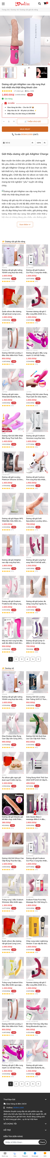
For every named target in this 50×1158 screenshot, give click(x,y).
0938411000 (27, 134)
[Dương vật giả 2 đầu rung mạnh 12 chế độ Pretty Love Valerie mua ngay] (37, 338)
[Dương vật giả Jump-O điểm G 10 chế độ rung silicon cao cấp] (37, 628)
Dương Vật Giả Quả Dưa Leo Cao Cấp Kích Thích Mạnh (36, 738)
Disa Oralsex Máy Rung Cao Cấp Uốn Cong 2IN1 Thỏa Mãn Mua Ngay (12, 738)
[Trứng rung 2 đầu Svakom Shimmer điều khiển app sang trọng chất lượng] (13, 885)
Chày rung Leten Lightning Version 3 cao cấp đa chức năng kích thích (37, 943)
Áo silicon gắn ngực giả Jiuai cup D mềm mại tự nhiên (11, 779)
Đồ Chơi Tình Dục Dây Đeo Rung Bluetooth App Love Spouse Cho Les (37, 1026)
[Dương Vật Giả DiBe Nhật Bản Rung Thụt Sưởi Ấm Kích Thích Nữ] (13, 421)
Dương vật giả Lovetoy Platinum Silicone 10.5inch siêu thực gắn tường (13, 479)
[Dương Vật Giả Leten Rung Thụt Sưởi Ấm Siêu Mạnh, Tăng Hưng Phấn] (37, 380)
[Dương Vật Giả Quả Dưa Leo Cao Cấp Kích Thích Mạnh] (37, 724)
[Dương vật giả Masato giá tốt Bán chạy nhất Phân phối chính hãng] (13, 804)
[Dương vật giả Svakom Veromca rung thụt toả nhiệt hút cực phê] (37, 421)
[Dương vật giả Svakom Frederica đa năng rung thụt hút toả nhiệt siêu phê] (13, 587)
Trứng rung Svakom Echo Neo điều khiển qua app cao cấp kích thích (12, 984)
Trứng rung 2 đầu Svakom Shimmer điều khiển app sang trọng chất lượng (12, 902)
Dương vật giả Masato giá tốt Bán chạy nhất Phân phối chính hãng (12, 819)
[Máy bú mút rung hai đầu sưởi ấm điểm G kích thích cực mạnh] (13, 628)
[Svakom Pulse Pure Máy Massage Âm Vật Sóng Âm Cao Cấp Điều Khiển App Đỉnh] (37, 885)
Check (42, 1142)
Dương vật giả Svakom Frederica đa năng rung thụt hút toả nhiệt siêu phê (12, 603)
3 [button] (27, 64)
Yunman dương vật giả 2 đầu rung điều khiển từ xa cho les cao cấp (36, 313)
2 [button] (25, 64)
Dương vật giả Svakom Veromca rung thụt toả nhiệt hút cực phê (35, 438)
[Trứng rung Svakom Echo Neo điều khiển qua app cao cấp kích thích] (13, 968)
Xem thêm (24, 224)
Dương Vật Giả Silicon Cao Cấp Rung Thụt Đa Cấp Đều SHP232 (13, 860)
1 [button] (22, 64)
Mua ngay (25, 129)
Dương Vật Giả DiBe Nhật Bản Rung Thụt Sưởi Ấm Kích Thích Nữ (12, 438)
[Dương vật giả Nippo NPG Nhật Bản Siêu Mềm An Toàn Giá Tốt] (13, 504)
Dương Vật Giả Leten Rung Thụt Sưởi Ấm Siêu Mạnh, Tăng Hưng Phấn (37, 396)
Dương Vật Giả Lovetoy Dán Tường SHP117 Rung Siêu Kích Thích (36, 699)
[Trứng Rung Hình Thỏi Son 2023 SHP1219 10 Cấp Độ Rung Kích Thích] (37, 763)
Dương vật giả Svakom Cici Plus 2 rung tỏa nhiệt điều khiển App (36, 272)
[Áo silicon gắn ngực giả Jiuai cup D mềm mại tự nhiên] (13, 763)
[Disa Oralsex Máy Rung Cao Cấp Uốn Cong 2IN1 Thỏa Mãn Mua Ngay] (13, 724)
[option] (8, 72)
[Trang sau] (38, 659)
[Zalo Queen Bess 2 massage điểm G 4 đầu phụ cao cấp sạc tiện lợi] (37, 804)
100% (39, 143)
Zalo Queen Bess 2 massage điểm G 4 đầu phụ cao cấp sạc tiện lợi (35, 819)
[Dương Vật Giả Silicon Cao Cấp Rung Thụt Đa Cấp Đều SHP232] (13, 844)
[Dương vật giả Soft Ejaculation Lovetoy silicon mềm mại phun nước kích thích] (37, 504)
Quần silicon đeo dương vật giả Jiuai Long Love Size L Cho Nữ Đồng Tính (12, 313)
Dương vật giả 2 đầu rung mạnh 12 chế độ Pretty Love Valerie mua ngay (36, 355)
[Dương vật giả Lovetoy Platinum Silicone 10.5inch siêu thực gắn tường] (13, 462)
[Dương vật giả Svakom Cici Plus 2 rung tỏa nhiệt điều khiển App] (37, 255)
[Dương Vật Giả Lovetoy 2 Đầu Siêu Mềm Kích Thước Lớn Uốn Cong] (13, 338)
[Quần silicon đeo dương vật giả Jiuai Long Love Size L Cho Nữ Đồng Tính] (13, 297)
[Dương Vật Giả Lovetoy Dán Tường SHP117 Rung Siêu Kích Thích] (37, 682)
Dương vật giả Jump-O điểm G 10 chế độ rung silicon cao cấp (35, 643)
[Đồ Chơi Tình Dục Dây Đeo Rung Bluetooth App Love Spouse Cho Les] (37, 1009)
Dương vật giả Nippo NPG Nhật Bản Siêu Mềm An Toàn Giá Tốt (12, 520)
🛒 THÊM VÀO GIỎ (33, 121)
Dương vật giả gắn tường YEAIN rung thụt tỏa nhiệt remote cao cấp (12, 272)
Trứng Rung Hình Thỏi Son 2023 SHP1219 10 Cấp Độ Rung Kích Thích (37, 779)
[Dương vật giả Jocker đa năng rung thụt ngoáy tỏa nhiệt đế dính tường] (37, 587)
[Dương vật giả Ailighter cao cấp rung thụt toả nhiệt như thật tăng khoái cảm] (25, 41)
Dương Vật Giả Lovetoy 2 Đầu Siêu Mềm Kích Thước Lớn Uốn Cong (12, 355)
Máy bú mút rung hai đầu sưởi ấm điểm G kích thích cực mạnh (12, 643)
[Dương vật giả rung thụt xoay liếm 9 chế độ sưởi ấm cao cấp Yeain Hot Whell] (37, 545)
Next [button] (47, 40)
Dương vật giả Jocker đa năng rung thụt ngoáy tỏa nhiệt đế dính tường (36, 603)
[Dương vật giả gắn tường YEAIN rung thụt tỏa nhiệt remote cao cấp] (13, 255)
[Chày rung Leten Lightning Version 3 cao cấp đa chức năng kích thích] (37, 926)
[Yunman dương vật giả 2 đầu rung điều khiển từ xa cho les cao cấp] (37, 297)
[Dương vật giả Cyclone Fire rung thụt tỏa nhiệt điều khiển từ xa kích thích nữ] (37, 462)
